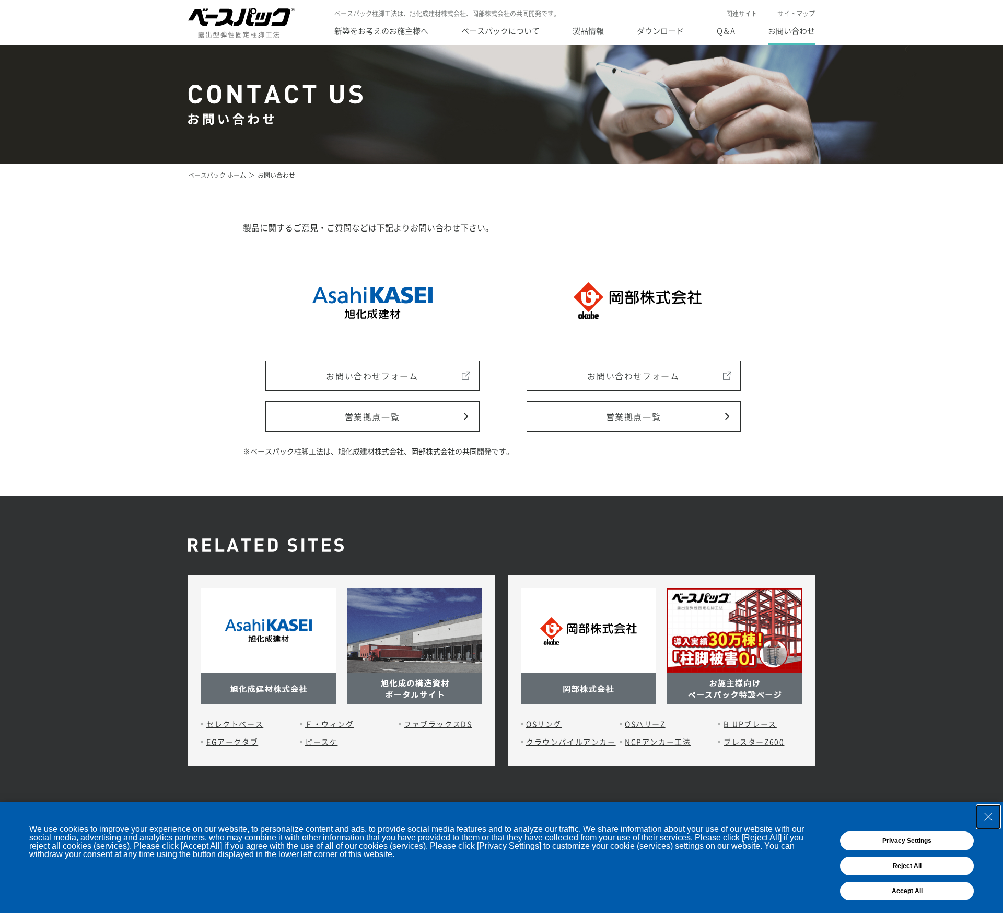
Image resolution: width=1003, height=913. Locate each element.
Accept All (907, 891)
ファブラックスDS (438, 724)
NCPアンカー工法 (658, 741)
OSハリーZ (645, 724)
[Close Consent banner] (988, 816)
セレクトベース (234, 724)
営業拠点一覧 (372, 416)
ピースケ (321, 741)
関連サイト (741, 13)
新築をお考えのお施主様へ (381, 31)
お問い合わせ (791, 31)
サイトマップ (796, 13)
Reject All (907, 866)
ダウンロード (660, 31)
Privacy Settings (906, 841)
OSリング (544, 724)
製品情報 (588, 31)
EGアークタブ (232, 741)
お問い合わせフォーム (372, 375)
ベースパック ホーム (217, 175)
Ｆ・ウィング (329, 724)
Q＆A (726, 31)
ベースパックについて (500, 31)
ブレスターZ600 (754, 741)
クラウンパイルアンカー (571, 741)
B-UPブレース (750, 724)
